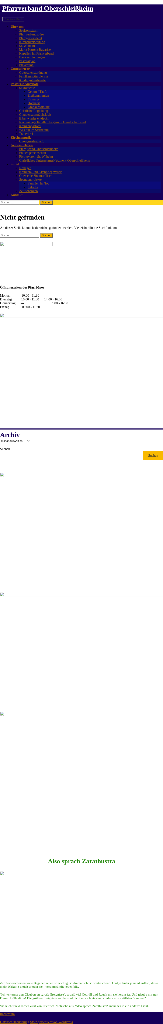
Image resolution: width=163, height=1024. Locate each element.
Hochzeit (34, 103)
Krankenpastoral (30, 126)
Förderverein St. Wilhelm (36, 156)
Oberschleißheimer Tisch (35, 175)
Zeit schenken (28, 191)
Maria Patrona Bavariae (35, 49)
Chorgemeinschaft (31, 141)
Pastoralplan (27, 61)
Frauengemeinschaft (32, 153)
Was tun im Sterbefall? (34, 130)
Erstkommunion (38, 95)
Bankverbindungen (32, 57)
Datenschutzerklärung (14, 1022)
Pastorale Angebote (24, 84)
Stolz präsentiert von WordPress (51, 1022)
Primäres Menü (13, 19)
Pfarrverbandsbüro (31, 34)
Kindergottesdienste (32, 80)
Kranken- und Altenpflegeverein (40, 172)
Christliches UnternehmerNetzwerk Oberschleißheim (54, 160)
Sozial (15, 164)
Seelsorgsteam (28, 30)
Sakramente (27, 88)
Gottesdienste (20, 68)
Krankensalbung (39, 107)
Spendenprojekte (30, 179)
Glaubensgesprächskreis (35, 114)
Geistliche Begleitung (33, 111)
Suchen (5, 449)
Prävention (26, 65)
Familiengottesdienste (33, 76)
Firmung (33, 99)
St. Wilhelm (27, 46)
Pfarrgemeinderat (30, 38)
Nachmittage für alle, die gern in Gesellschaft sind (52, 122)
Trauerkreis (26, 133)
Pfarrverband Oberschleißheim (47, 8)
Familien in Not (38, 183)
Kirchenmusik (21, 137)
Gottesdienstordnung (33, 72)
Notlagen (25, 168)
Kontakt (16, 195)
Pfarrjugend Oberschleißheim (38, 149)
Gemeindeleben (22, 145)
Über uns (17, 26)
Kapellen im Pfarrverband (36, 53)
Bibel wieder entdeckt (33, 118)
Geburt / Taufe (37, 91)
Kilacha (33, 187)
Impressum (7, 1014)
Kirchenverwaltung (32, 42)
